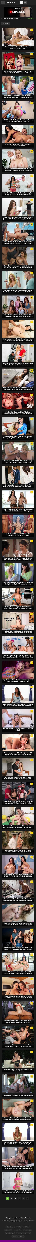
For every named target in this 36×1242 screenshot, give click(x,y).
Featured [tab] (5, 24)
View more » (31, 18)
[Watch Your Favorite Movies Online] (12, 2)
